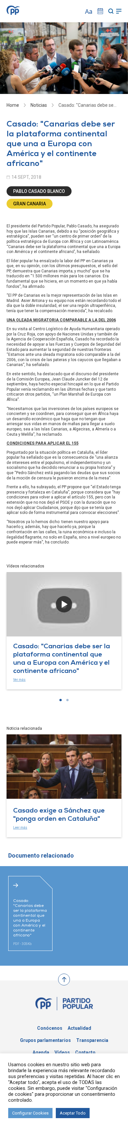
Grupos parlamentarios (45, 1040)
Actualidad (79, 1028)
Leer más (20, 827)
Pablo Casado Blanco (39, 191)
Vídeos (62, 1052)
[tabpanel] (64, 630)
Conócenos (49, 1028)
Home (13, 105)
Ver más (19, 679)
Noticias (39, 105)
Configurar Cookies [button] (30, 1113)
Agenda (40, 1052)
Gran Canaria (29, 203)
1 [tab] (60, 700)
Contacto (85, 1052)
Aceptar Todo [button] (73, 1113)
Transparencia (92, 1040)
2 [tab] (67, 700)
